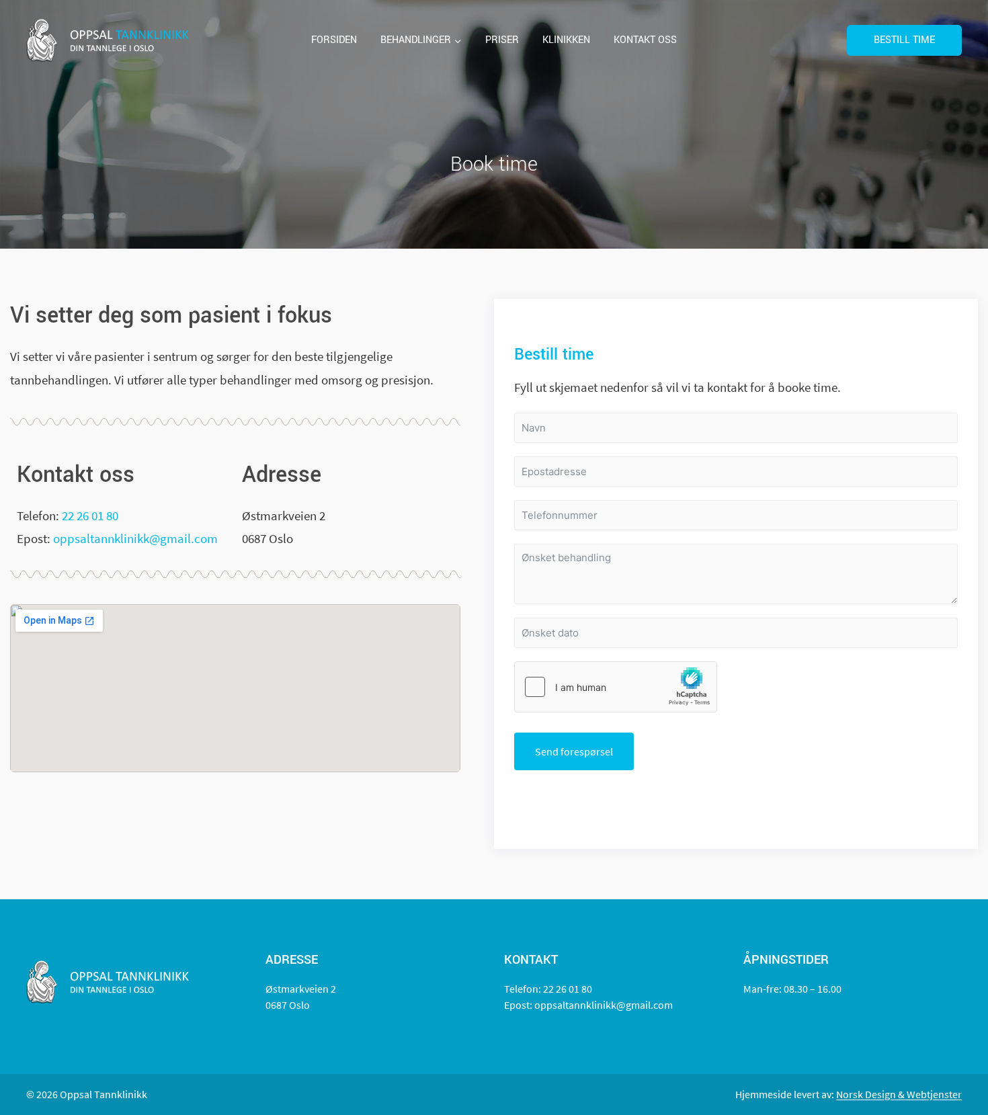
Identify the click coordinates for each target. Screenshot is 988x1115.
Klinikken (566, 40)
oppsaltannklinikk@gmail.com (135, 538)
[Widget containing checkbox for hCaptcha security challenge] (615, 686)
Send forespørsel (574, 751)
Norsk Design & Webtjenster (899, 1094)
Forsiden (334, 40)
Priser (502, 40)
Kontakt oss (645, 40)
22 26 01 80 (90, 515)
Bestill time (904, 40)
